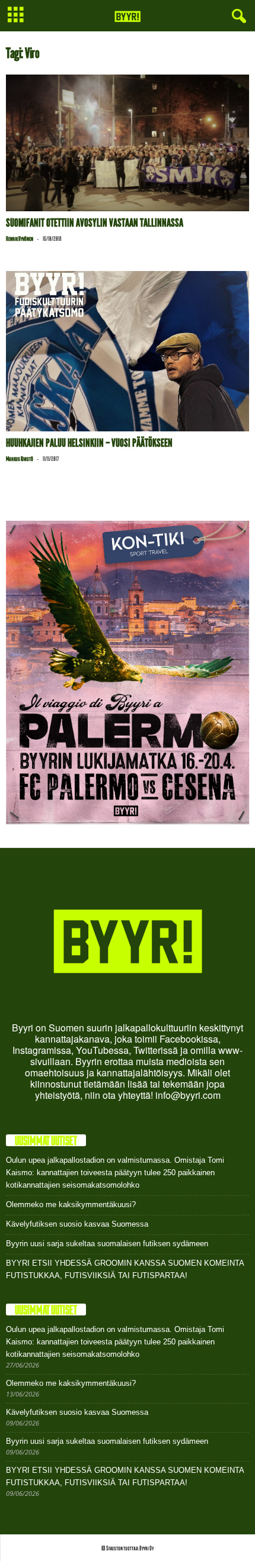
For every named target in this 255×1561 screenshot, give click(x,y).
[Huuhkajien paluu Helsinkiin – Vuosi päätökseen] (127, 351)
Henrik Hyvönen (19, 238)
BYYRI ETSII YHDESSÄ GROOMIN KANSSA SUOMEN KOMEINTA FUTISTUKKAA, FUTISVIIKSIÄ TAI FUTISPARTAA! (125, 1269)
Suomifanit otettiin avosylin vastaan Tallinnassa (94, 223)
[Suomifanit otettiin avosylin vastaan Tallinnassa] (127, 143)
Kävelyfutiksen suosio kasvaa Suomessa (77, 1224)
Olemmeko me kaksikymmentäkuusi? (71, 1204)
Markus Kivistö (19, 458)
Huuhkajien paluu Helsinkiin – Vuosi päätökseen (89, 443)
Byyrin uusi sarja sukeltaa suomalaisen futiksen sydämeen (107, 1243)
